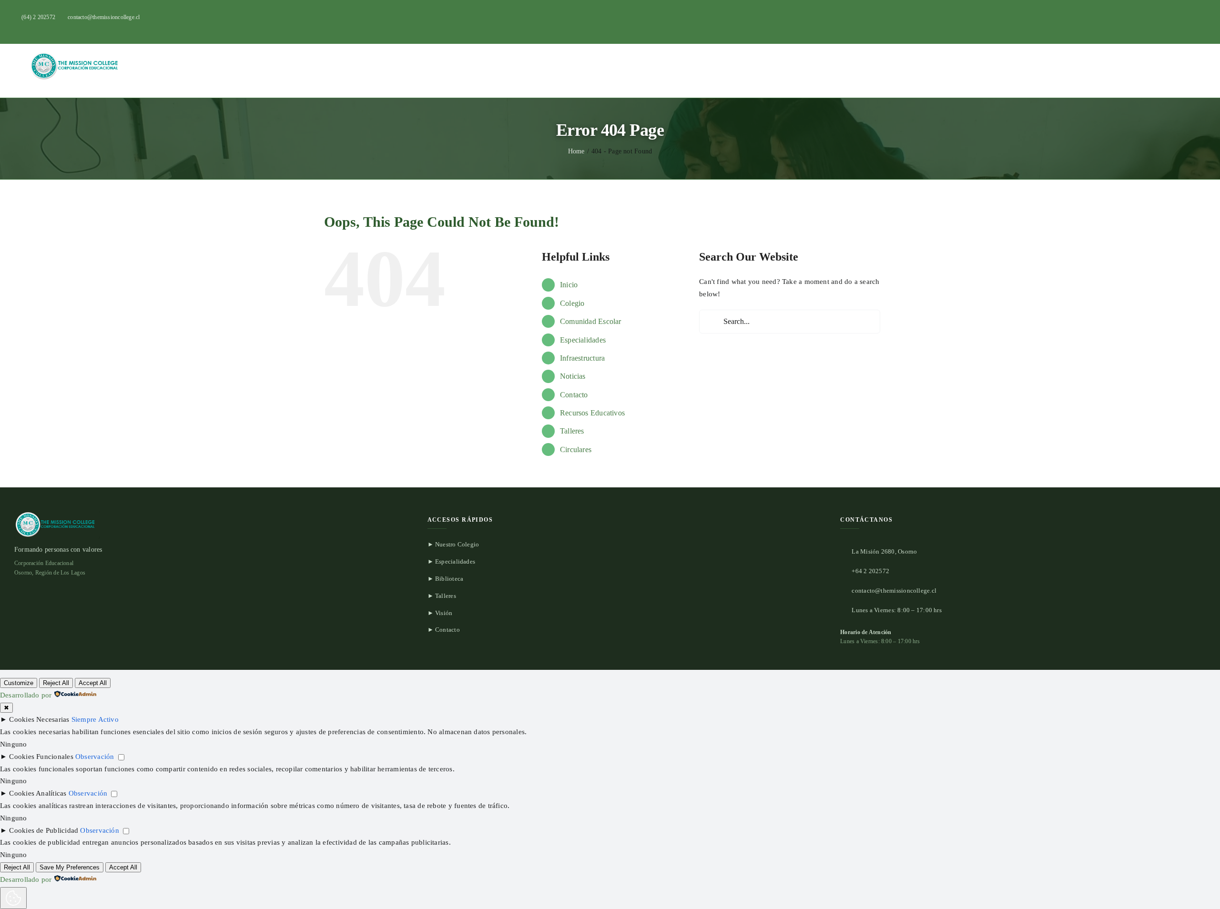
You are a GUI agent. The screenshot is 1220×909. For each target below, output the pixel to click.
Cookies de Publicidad (43, 830)
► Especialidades (451, 561)
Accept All (93, 683)
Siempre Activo (95, 719)
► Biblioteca (445, 578)
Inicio (569, 285)
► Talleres (441, 595)
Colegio (572, 303)
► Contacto (443, 629)
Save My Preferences (70, 867)
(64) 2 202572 (38, 17)
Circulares (575, 449)
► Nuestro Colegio (453, 544)
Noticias (573, 376)
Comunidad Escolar (590, 321)
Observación (94, 756)
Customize (18, 683)
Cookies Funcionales (41, 756)
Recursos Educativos (592, 413)
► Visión (440, 612)
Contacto (574, 395)
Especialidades (583, 340)
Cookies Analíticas (37, 793)
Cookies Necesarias (39, 719)
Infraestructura (582, 358)
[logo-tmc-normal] (76, 54)
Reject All (56, 683)
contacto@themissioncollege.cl (104, 17)
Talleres (572, 431)
